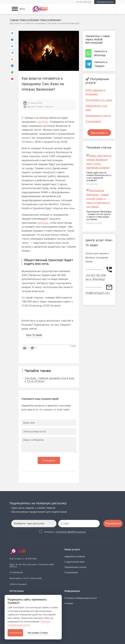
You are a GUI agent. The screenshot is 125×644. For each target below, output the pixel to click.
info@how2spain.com (97, 292)
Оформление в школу (98, 115)
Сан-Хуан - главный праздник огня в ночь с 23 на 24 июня (49, 380)
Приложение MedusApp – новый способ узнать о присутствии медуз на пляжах (98, 215)
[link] (12, 72)
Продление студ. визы (98, 99)
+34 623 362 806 (83, 2)
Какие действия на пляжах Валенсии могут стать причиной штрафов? (99, 176)
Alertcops (42, 222)
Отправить (49, 460)
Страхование (93, 121)
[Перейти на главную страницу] (40, 9)
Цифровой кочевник (74, 556)
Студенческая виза (74, 561)
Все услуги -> (99, 132)
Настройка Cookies (38, 632)
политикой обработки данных (71, 532)
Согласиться (15, 632)
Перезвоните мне (105, 2)
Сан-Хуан (42, 121)
